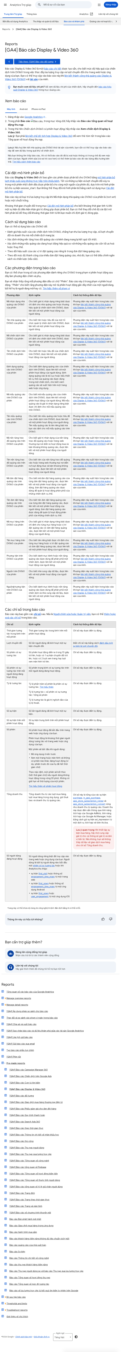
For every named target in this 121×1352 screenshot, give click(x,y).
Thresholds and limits (16, 1303)
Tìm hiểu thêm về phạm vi (56, 288)
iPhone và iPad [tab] (38, 109)
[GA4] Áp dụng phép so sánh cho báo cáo (27, 1011)
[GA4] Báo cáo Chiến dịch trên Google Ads (30, 1076)
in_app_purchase (91, 798)
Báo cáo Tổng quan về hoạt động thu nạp (29, 1277)
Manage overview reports (18, 998)
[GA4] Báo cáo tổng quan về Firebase (27, 1167)
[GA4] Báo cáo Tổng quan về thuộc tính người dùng (34, 1180)
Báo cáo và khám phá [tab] (74, 21)
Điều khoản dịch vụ (42, 1337)
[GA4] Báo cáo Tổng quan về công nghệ (29, 1160)
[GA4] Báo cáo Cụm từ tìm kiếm (24, 1082)
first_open (44, 883)
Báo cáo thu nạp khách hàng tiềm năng (28, 1264)
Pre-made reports (15, 1063)
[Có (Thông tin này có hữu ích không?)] (103, 919)
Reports (7, 985)
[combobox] (68, 4)
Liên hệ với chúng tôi (108, 14)
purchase (77, 798)
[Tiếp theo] (115, 21)
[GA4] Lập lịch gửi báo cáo (19, 1037)
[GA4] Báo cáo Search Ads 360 (24, 1121)
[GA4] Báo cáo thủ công (21, 1141)
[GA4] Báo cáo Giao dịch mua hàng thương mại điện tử (36, 1102)
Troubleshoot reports (16, 1310)
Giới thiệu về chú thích (17, 1316)
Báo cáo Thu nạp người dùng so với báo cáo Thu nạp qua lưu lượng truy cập (46, 1271)
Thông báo (32, 14)
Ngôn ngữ (60, 1333)
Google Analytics (33, 117)
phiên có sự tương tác (44, 865)
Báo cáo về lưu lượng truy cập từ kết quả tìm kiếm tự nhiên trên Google (43, 1290)
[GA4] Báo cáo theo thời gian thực (26, 1128)
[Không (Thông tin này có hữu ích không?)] (111, 919)
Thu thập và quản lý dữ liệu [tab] (46, 21)
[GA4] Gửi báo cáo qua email (20, 1043)
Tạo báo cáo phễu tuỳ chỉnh (20, 1050)
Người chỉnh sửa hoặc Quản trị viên (72, 614)
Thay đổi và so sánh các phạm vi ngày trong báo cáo (32, 1017)
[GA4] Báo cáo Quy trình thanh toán (27, 1115)
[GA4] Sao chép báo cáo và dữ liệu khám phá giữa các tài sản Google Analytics (45, 1030)
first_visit (43, 873)
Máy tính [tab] (11, 109)
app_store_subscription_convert (89, 804)
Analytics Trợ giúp (20, 4)
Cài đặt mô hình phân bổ (60, 205)
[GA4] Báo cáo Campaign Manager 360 (28, 1069)
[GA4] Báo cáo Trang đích (22, 1193)
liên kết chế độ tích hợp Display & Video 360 (48, 136)
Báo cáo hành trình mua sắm (23, 1232)
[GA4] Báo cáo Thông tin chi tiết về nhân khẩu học (34, 1134)
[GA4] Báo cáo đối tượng (21, 1095)
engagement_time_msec (43, 876)
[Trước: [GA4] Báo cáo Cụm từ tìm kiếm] (9, 61)
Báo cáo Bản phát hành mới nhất (25, 1219)
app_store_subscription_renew (88, 801)
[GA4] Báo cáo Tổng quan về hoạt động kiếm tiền (33, 1173)
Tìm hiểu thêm (46, 687)
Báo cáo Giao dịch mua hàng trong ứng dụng (31, 1225)
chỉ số (37, 614)
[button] (5, 4)
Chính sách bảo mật (23, 1337)
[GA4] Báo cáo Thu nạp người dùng (26, 1147)
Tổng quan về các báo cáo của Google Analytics (30, 991)
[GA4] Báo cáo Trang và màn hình (25, 1206)
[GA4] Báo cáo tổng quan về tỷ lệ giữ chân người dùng (36, 1186)
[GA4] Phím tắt (13, 1056)
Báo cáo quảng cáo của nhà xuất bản (27, 1245)
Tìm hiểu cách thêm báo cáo (26, 161)
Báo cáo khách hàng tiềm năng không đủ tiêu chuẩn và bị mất (39, 1238)
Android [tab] (24, 109)
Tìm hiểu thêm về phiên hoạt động (45, 786)
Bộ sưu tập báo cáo (16, 1297)
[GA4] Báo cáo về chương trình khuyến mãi (30, 1212)
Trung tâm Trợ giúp (13, 14)
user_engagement (40, 896)
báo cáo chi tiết (52, 68)
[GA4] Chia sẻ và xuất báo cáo (21, 1024)
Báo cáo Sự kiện (17, 1251)
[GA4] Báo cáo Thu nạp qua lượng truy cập (30, 1154)
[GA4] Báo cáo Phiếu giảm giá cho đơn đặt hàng (32, 1108)
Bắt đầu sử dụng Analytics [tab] (15, 21)
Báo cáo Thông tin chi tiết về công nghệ (29, 1258)
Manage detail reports (17, 1004)
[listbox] (63, 1337)
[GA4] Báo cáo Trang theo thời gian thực (29, 1199)
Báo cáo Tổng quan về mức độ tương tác (29, 1284)
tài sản (34, 79)
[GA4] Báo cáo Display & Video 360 (27, 1089)
